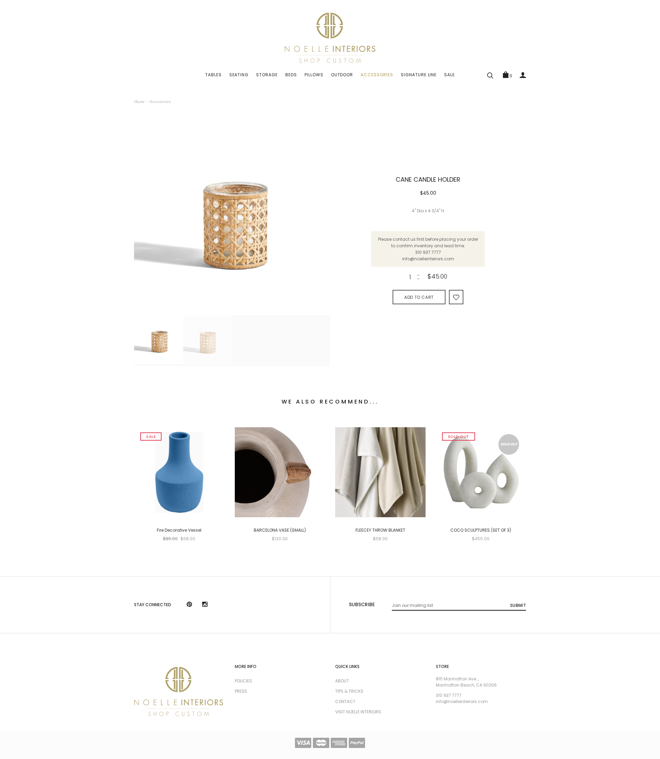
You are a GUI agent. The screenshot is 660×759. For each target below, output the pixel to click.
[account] (523, 74)
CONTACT (345, 701)
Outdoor (342, 75)
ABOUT (342, 681)
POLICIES (243, 681)
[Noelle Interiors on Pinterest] (189, 605)
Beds (291, 75)
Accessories (377, 75)
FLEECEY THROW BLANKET (380, 530)
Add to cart (419, 297)
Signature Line (419, 75)
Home (139, 101)
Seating (239, 75)
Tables (213, 75)
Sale (449, 75)
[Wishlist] (456, 297)
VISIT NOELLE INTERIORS (358, 712)
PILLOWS (314, 75)
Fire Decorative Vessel (179, 530)
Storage (267, 75)
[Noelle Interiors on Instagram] (204, 605)
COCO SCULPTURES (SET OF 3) (480, 530)
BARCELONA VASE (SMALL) (280, 530)
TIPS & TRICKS (349, 691)
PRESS (241, 691)
